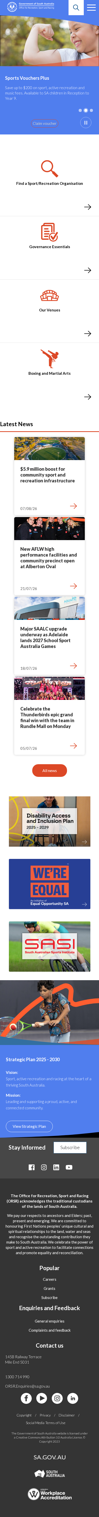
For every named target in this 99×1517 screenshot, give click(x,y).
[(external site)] (49, 911)
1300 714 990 (17, 1376)
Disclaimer (67, 1415)
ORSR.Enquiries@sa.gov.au (27, 1386)
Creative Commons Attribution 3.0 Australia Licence (49, 1437)
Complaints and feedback (50, 1330)
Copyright (24, 1415)
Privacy (45, 1415)
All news (49, 770)
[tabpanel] (49, 74)
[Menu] (91, 7)
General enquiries (49, 1321)
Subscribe (70, 1147)
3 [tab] (91, 110)
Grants (49, 1288)
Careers (49, 1279)
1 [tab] (80, 110)
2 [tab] (85, 110)
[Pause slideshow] (85, 122)
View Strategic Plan (29, 1126)
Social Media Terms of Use (45, 1423)
